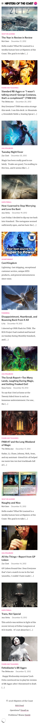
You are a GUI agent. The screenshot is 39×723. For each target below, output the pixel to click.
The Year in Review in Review (17, 37)
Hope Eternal (7, 202)
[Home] (21, 3)
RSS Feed (19, 705)
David (27, 715)
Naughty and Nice (11, 502)
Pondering (6, 313)
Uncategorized (7, 148)
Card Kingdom (9, 262)
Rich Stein (5, 41)
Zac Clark (5, 155)
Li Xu (3, 323)
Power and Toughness (10, 88)
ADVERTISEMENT (7, 259)
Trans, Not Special (11, 613)
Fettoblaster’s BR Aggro (14, 667)
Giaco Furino (6, 388)
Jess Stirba (6, 213)
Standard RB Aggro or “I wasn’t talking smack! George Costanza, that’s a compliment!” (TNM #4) (19, 94)
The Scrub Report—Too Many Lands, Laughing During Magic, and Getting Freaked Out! (18, 380)
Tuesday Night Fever (12, 151)
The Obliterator (8, 102)
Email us (24, 710)
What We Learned (8, 34)
